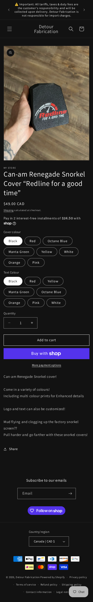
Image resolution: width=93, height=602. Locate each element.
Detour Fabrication (28, 577)
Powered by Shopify (52, 577)
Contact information (39, 592)
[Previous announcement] (9, 10)
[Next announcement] (84, 10)
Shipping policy (72, 584)
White (68, 252)
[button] (9, 29)
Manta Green (19, 252)
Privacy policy (78, 577)
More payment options (46, 365)
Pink (36, 262)
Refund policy (49, 584)
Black (13, 241)
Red (33, 241)
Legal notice (64, 592)
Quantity (10, 313)
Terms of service (26, 584)
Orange (14, 262)
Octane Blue (57, 241)
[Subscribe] (70, 493)
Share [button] (13, 449)
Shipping (9, 210)
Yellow (46, 252)
